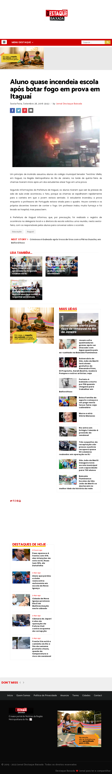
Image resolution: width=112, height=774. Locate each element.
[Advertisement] (76, 517)
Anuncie (64, 695)
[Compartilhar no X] (18, 110)
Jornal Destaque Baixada (69, 104)
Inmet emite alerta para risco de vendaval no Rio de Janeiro (78, 329)
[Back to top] (105, 767)
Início (10, 695)
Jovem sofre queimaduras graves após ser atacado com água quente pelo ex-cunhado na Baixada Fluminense (78, 346)
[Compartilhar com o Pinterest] (24, 110)
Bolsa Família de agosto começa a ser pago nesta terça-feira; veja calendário (88, 402)
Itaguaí (30, 231)
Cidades (86, 695)
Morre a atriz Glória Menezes (87, 414)
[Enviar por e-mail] (30, 110)
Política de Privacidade (45, 695)
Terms (75, 695)
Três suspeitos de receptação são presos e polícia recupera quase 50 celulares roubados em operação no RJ (78, 448)
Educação (17, 231)
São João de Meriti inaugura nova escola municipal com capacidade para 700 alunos (88, 465)
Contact (98, 695)
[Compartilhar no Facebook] (12, 110)
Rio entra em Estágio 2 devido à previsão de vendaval (88, 431)
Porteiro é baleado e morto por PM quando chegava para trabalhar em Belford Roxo (78, 385)
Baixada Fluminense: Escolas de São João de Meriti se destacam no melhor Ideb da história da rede (78, 482)
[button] (4, 42)
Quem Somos (23, 695)
